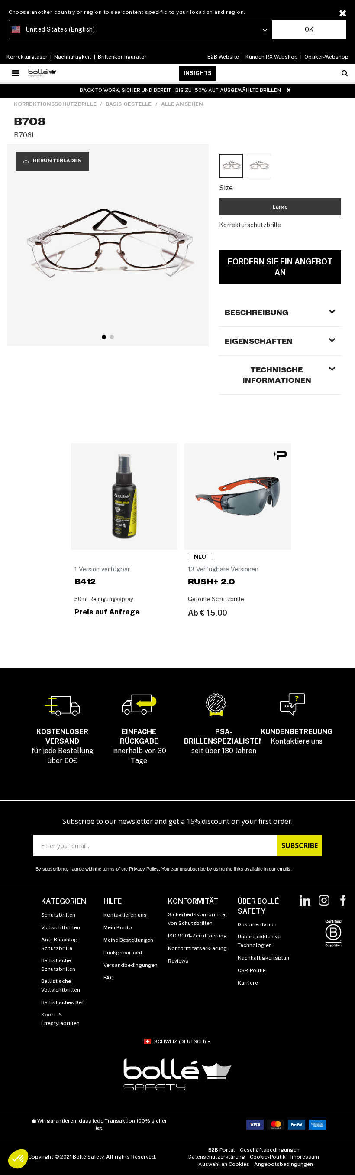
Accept (229, 658)
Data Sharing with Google (119, 624)
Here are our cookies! (114, 616)
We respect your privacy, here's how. (124, 586)
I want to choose (125, 658)
